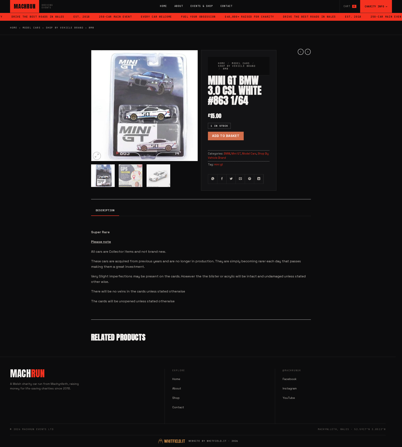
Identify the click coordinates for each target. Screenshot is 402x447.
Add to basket (225, 136)
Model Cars (31, 27)
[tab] (105, 211)
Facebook (289, 379)
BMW (91, 27)
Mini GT (236, 153)
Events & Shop (202, 6)
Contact (226, 6)
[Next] (190, 98)
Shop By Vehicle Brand (64, 27)
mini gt (218, 164)
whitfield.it (217, 440)
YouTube (289, 398)
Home (163, 6)
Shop (176, 398)
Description (105, 210)
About (178, 6)
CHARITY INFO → (376, 6)
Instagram (290, 388)
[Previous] (98, 98)
